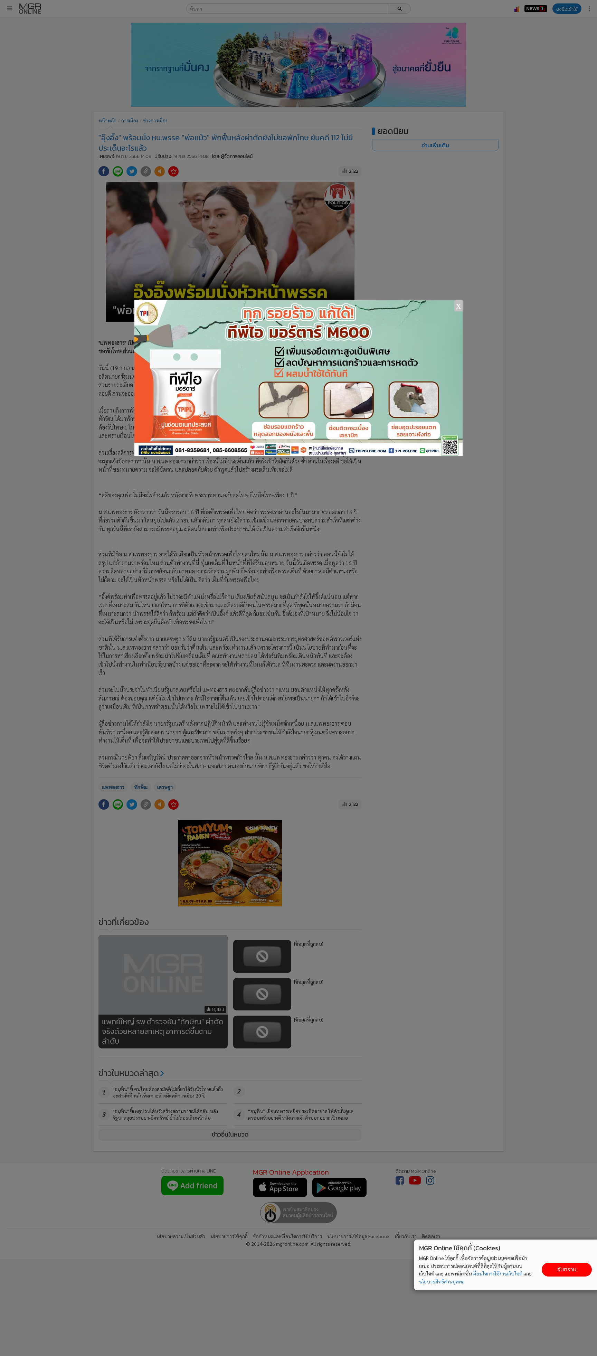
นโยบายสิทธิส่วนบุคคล (442, 1281)
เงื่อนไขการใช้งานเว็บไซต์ (497, 1273)
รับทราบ (566, 1269)
